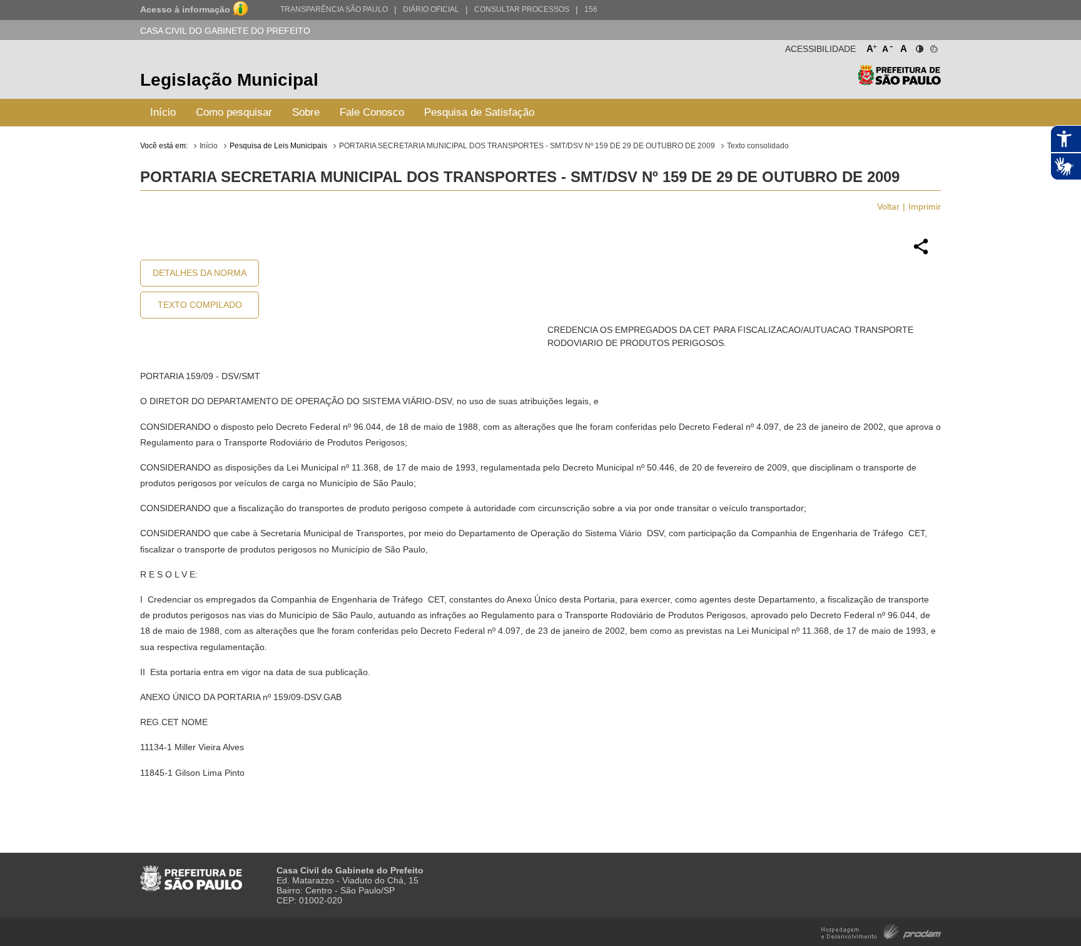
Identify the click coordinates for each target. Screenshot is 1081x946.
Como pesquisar (234, 112)
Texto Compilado (200, 305)
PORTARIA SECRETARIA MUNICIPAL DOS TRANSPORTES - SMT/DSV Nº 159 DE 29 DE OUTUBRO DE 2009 (527, 145)
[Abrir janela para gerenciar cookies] (933, 46)
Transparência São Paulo (334, 9)
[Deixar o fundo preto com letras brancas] (918, 46)
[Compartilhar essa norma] (921, 253)
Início (163, 112)
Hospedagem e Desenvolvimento (881, 930)
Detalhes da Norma (199, 273)
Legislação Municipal (229, 79)
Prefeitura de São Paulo (899, 81)
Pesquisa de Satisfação (479, 112)
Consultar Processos (521, 9)
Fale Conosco (372, 112)
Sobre (306, 112)
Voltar (888, 206)
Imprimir (924, 206)
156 (590, 9)
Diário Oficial (431, 9)
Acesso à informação (185, 9)
